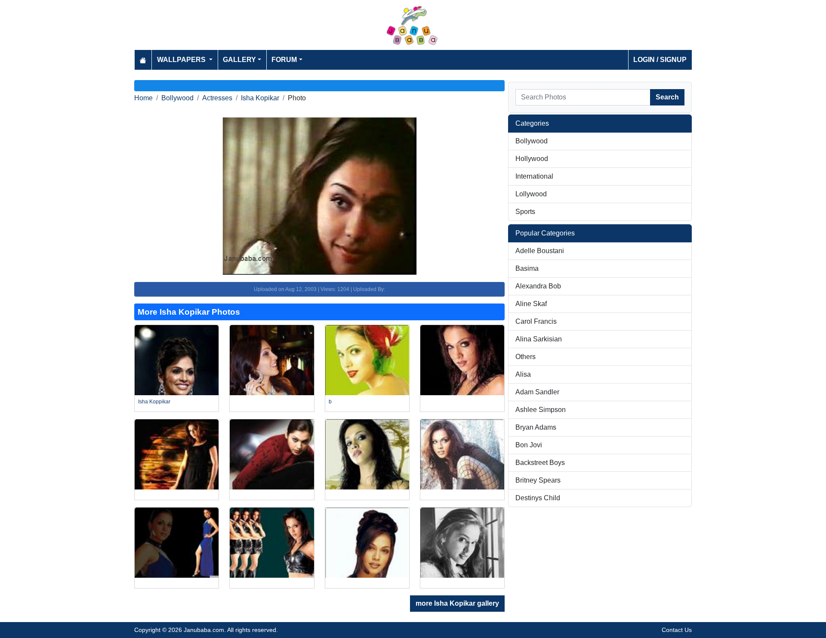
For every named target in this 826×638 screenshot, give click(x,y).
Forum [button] (284, 59)
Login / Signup (660, 59)
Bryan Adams (535, 427)
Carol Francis (536, 321)
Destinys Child (537, 498)
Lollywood (531, 194)
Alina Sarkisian (538, 339)
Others (525, 356)
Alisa (523, 374)
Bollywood (177, 98)
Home (143, 98)
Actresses (217, 98)
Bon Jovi (528, 445)
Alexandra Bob (538, 286)
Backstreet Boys (540, 462)
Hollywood (531, 158)
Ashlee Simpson (540, 409)
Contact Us (677, 629)
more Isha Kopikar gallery (457, 603)
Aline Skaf (531, 303)
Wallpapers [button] (182, 59)
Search (667, 97)
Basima (527, 268)
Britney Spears (538, 480)
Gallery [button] (239, 59)
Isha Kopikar (260, 98)
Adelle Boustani (539, 250)
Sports (525, 211)
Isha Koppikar (154, 402)
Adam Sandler (537, 392)
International (534, 176)
